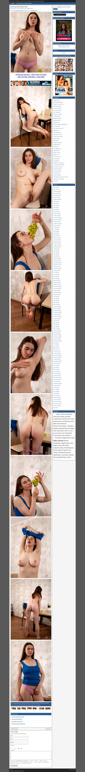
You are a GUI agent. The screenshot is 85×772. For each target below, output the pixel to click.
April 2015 (55, 393)
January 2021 (56, 284)
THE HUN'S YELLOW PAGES (64, 45)
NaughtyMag (56, 144)
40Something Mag (57, 102)
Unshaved (61, 452)
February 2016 (56, 373)
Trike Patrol (56, 172)
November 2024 (57, 195)
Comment (12, 750)
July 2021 (55, 272)
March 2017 (56, 349)
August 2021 (56, 270)
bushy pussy (57, 421)
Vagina (63, 443)
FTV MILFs (56, 126)
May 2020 (55, 300)
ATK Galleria (56, 112)
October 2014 (56, 405)
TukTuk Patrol (56, 174)
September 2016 (57, 361)
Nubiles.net (56, 154)
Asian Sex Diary (57, 110)
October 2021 (56, 266)
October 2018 (56, 338)
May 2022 (55, 254)
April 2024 (55, 209)
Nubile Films (56, 150)
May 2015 (55, 391)
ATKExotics (56, 116)
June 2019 (56, 322)
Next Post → (48, 728)
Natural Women (64, 428)
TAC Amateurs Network (58, 164)
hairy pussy (58, 440)
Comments (31, 8)
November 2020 (57, 288)
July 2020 (55, 296)
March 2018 (56, 347)
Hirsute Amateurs (58, 459)
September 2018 (57, 340)
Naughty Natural (57, 142)
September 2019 (57, 316)
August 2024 (56, 201)
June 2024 (56, 205)
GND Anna (56, 130)
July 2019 (55, 320)
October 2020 (56, 290)
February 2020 (56, 306)
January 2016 (56, 375)
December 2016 (57, 355)
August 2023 (56, 225)
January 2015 (56, 399)
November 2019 (57, 312)
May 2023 (55, 231)
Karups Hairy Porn (57, 136)
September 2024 (57, 199)
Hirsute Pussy (69, 419)
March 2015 (56, 395)
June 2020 (56, 298)
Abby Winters (56, 106)
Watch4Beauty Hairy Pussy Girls (60, 176)
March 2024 (56, 211)
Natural (65, 441)
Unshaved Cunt (58, 419)
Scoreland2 (56, 160)
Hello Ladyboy (56, 132)
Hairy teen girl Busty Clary (19, 7)
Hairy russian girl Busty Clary (17, 716)
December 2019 (57, 310)
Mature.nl (55, 138)
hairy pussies (65, 416)
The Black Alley (57, 168)
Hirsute (63, 423)
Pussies (68, 452)
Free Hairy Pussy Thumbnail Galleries (24, 3)
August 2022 (56, 247)
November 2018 (57, 336)
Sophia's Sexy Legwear (58, 162)
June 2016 (56, 365)
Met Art (55, 140)
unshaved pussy (68, 421)
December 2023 (57, 217)
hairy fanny (57, 423)
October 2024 (56, 197)
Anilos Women (56, 108)
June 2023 (56, 229)
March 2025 (56, 189)
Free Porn (64, 52)
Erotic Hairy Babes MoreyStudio (60, 124)
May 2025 (55, 187)
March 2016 (56, 371)
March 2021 (56, 280)
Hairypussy (57, 443)
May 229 (55, 407)
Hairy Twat (66, 426)
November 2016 (57, 357)
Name (12, 735)
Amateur (54, 414)
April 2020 (55, 302)
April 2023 (55, 233)
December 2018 (57, 334)
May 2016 (55, 367)
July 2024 (55, 203)
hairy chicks (67, 457)
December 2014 (57, 401)
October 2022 (56, 243)
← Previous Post (14, 728)
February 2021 (56, 282)
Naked (60, 457)
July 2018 (55, 343)
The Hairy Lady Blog (15, 1)
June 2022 (56, 252)
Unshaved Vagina (61, 438)
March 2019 (56, 328)
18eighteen (56, 100)
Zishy (55, 181)
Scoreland (55, 158)
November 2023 (57, 219)
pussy (59, 416)
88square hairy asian (58, 104)
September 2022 (57, 245)
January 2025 (56, 193)
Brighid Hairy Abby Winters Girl (18, 723)
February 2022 (56, 258)
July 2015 (55, 387)
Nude (55, 455)
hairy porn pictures (64, 435)
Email (12, 738)
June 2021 (56, 274)
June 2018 (56, 345)
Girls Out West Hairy (58, 128)
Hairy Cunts (60, 414)
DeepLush (55, 122)
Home (12, 3)
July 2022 (55, 250)
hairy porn (60, 433)
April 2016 (55, 369)
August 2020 (56, 294)
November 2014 (57, 403)
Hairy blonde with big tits (16, 719)
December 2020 (57, 286)
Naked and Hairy (59, 445)
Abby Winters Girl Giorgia (16, 721)
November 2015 (57, 379)
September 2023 (57, 223)
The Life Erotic (56, 170)
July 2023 (55, 227)
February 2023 (56, 237)
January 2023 (56, 239)
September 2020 (57, 292)
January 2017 (56, 353)
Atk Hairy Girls (24, 8)
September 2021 (57, 268)
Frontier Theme (72, 769)
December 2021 (57, 262)
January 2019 (56, 332)
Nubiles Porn (56, 152)
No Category (56, 148)
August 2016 (56, 363)
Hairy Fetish (64, 448)
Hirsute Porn (57, 426)
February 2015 (56, 397)
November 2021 (57, 264)
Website (12, 742)
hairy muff (70, 438)
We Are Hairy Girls (57, 179)
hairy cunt (60, 455)
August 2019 (56, 318)
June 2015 (56, 389)
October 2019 (56, 314)
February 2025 (56, 191)
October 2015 (56, 381)
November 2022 (57, 241)
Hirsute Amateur (69, 423)
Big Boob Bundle (57, 118)
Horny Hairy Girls (57, 134)
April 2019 (55, 326)
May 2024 (55, 207)
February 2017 (56, 351)
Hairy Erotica (62, 450)
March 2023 (56, 235)
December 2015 (57, 377)
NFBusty (55, 146)
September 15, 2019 (16, 8)
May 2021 (55, 276)
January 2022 (56, 260)
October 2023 (56, 221)
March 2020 (56, 304)
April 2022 (55, 256)
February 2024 (56, 213)
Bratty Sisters (56, 120)
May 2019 (55, 324)
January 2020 (56, 308)
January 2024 (56, 215)
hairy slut (63, 431)
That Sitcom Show (57, 166)
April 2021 (55, 278)
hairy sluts (69, 443)
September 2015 (57, 383)
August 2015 (56, 385)
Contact (11, 769)
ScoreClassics (56, 156)
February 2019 (56, 330)
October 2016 (56, 359)
